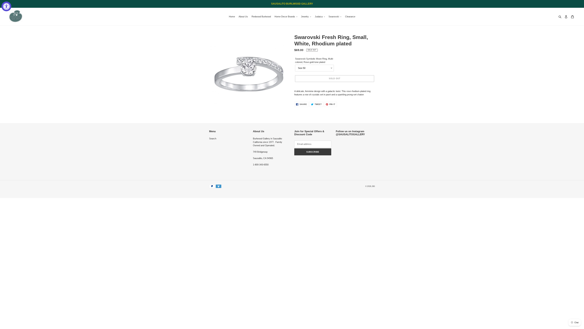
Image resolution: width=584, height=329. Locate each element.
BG (373, 186)
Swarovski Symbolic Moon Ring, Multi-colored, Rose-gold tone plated (314, 60)
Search (212, 138)
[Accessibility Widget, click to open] (6, 6)
